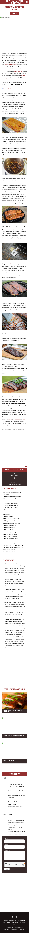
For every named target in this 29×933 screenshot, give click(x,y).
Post (7, 869)
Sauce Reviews (21, 920)
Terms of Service (14, 929)
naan (24, 419)
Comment (7, 850)
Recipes (6, 920)
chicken (23, 75)
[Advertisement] (14, 34)
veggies (6, 77)
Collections (12, 920)
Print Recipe (22, 466)
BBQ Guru (12, 264)
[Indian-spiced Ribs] (7, 89)
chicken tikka (16, 419)
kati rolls (10, 419)
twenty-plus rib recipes (11, 64)
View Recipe (14, 13)
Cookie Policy (22, 929)
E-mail (6, 844)
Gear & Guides (6, 922)
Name (6, 838)
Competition (23, 922)
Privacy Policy (7, 929)
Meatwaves (15, 922)
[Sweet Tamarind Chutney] (14, 174)
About (14, 924)
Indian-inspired (18, 71)
